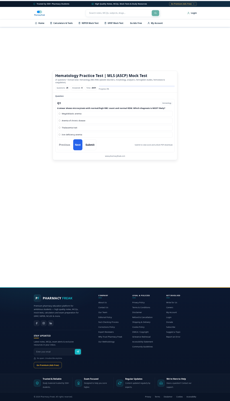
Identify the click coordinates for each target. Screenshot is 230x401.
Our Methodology (106, 341)
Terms (157, 397)
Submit (90, 144)
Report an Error (173, 336)
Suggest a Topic (173, 332)
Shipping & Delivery (141, 322)
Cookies (179, 397)
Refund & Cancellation (142, 317)
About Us (102, 302)
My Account (171, 312)
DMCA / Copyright (140, 332)
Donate (169, 322)
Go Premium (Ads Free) (181, 4)
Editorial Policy (105, 317)
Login (168, 317)
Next (78, 144)
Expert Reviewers (106, 332)
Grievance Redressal (141, 336)
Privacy (148, 397)
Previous (64, 144)
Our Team (102, 312)
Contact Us (103, 307)
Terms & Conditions (141, 307)
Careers (169, 307)
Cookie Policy (138, 327)
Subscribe (170, 327)
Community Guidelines (142, 346)
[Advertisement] (115, 46)
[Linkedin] (51, 323)
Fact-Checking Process (108, 322)
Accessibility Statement (142, 341)
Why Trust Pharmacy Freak (110, 336)
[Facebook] (36, 323)
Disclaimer (137, 312)
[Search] (155, 13)
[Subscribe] (78, 352)
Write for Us (171, 302)
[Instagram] (43, 323)
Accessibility (191, 397)
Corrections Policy (106, 327)
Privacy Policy (138, 302)
